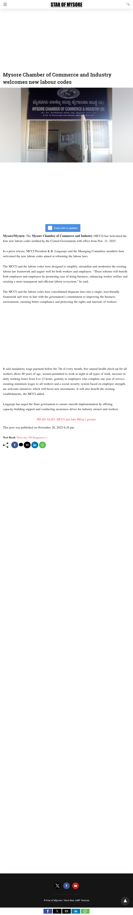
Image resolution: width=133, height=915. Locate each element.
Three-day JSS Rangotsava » (31, 437)
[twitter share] (21, 444)
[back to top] (125, 901)
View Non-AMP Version (76, 900)
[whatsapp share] (42, 445)
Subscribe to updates (66, 228)
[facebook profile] (66, 886)
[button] (47, 911)
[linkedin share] (34, 445)
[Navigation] (4, 4)
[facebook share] (14, 445)
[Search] (127, 4)
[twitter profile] (57, 886)
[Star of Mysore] (66, 3)
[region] (66, 39)
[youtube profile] (75, 886)
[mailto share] (27, 445)
